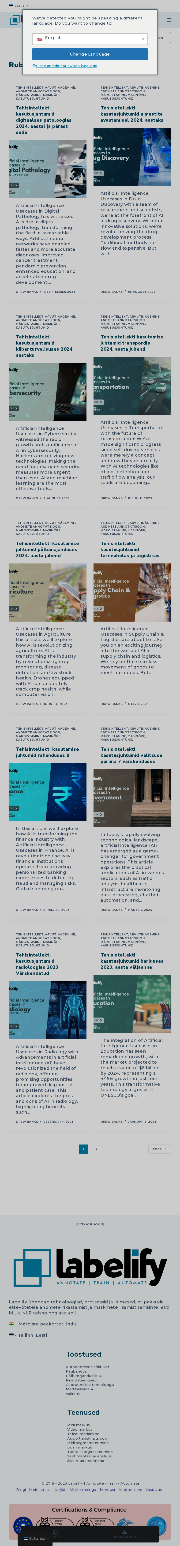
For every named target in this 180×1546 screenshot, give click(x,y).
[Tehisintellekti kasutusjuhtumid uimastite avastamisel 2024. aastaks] (132, 157)
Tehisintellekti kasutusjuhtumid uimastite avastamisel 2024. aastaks (132, 114)
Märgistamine (28, 95)
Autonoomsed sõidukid (87, 1367)
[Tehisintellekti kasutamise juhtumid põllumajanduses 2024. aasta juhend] (47, 592)
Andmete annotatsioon (38, 91)
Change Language (90, 54)
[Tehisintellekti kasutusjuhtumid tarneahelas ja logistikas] (132, 592)
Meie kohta (39, 1489)
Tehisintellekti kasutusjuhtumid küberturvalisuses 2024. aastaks (45, 346)
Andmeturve (130, 1489)
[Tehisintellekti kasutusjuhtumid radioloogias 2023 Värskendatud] (47, 1010)
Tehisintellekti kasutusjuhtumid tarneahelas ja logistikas (130, 549)
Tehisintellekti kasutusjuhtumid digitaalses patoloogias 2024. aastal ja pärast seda (44, 120)
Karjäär (60, 1489)
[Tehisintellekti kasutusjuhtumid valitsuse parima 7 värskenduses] (132, 798)
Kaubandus (76, 1371)
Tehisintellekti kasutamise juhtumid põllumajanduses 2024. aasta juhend (47, 549)
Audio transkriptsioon (87, 1438)
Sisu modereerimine (85, 1461)
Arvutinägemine (60, 87)
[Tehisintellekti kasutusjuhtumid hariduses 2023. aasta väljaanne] (132, 1004)
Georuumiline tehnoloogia (90, 1385)
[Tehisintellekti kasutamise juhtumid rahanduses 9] (47, 792)
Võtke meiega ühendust (93, 1489)
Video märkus (80, 1429)
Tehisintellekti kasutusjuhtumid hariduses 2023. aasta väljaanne (132, 961)
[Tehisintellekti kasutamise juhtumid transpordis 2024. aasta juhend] (132, 386)
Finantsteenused (81, 1380)
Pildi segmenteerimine (88, 1443)
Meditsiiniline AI (80, 1389)
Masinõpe (51, 95)
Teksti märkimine (83, 1434)
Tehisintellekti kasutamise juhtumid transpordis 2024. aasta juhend (132, 343)
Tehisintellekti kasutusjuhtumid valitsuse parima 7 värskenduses (131, 755)
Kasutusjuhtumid (32, 98)
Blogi (21, 1489)
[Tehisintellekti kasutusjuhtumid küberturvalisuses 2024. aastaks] (47, 392)
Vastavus (154, 1489)
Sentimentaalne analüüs (89, 1456)
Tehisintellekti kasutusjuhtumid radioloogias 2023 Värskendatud (37, 964)
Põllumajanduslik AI (84, 1376)
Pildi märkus (78, 1425)
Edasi (158, 1149)
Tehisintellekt (29, 87)
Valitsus (73, 1394)
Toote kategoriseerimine (90, 1452)
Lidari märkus (79, 1447)
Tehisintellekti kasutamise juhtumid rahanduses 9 (47, 752)
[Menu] (169, 20)
